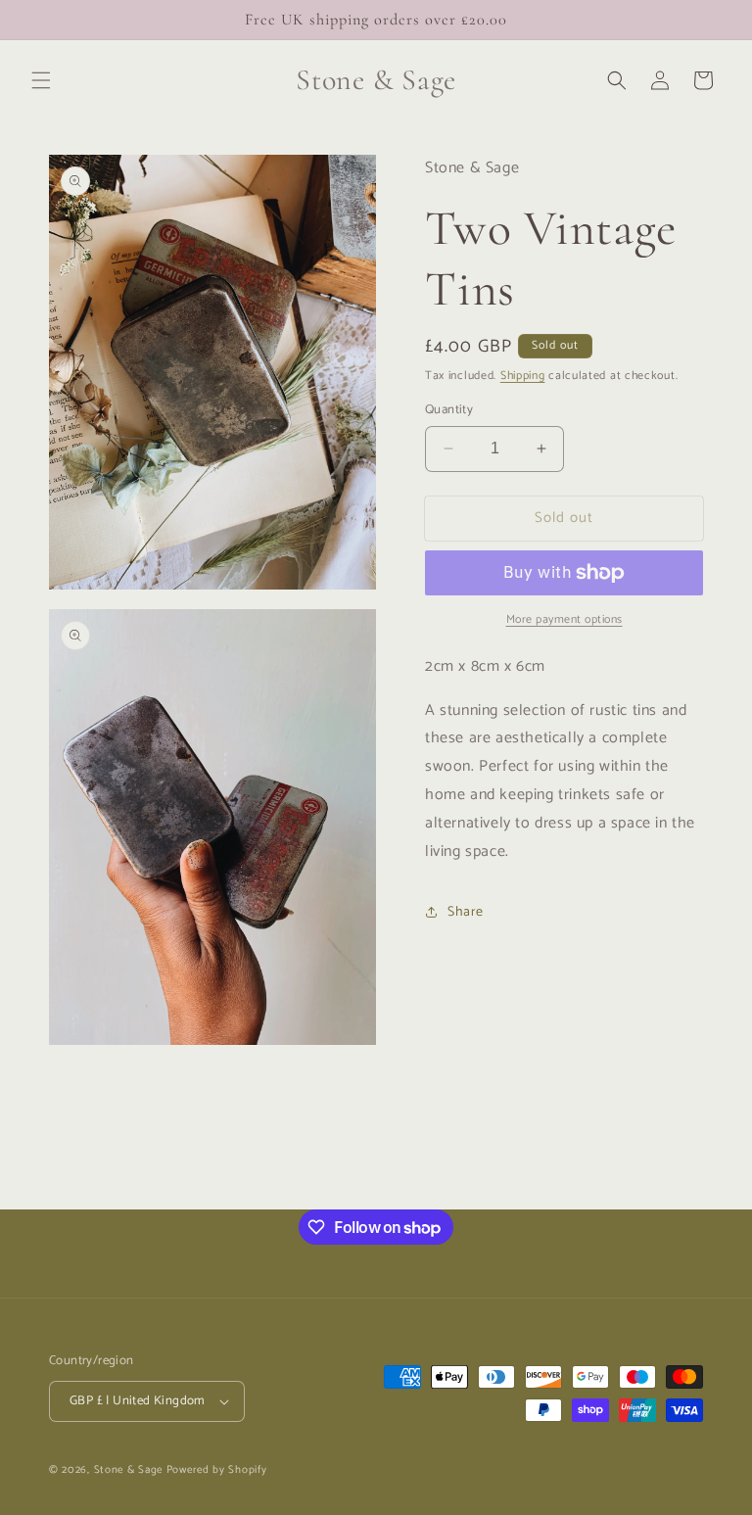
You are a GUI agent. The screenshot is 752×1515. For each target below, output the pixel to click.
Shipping (522, 375)
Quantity (449, 410)
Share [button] (465, 912)
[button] (41, 80)
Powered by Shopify (216, 1470)
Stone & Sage (130, 1470)
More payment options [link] (564, 620)
